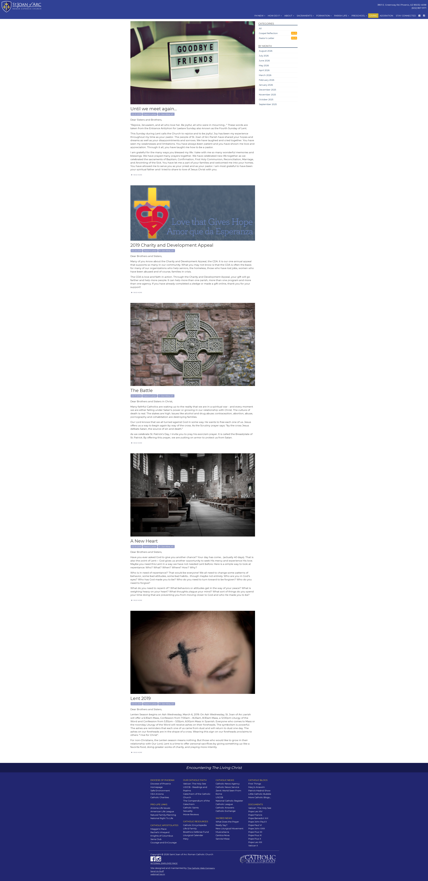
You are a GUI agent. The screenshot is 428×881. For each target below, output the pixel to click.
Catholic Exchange (226, 811)
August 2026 (265, 51)
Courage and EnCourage (163, 842)
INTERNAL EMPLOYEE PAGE (164, 863)
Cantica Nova (222, 835)
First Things (254, 783)
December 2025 (267, 89)
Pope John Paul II (257, 821)
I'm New (259, 15)
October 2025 (266, 99)
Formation (323, 15)
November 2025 (267, 94)
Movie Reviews (191, 814)
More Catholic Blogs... (259, 797)
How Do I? (274, 15)
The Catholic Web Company (201, 868)
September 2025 (268, 104)
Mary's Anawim (256, 787)
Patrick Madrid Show (259, 790)
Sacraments (305, 15)
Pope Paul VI (255, 825)
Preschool (359, 15)
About (288, 15)
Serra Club (156, 839)
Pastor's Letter (266, 38)
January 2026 (266, 85)
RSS (293, 33)
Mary (185, 838)
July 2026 (264, 55)
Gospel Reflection (268, 33)
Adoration (386, 15)
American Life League (162, 811)
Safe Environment (160, 790)
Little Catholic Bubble (259, 794)
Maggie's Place (158, 829)
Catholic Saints (191, 807)
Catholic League (224, 804)
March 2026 (265, 75)
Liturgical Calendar (193, 835)
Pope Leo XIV (255, 811)
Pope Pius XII (255, 832)
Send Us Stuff (157, 871)
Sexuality (187, 811)
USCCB (219, 797)
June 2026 (264, 60)
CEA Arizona (157, 794)
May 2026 (264, 65)
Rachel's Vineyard (159, 832)
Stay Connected (406, 15)
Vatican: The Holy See (194, 783)
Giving (373, 15)
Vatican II (253, 845)
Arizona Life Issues (160, 808)
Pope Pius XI (255, 835)
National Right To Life (161, 818)
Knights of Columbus (161, 835)
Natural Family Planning (163, 815)
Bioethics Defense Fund (196, 832)
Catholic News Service (227, 787)
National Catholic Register (229, 800)
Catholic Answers (225, 807)
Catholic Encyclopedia (195, 825)
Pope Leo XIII (255, 842)
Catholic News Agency (228, 783)
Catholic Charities (159, 797)
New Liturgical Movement (229, 828)
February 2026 (266, 80)
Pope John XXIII (256, 828)
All (260, 28)
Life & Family (190, 828)
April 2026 (264, 70)
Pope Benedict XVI (258, 818)
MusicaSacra (222, 832)
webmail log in (157, 874)
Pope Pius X (254, 838)
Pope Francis (255, 815)
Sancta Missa (222, 838)
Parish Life (341, 15)
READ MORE (137, 175)
